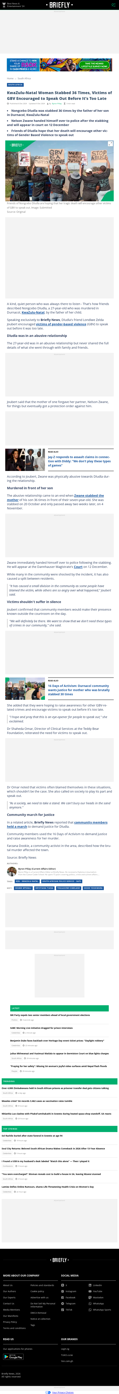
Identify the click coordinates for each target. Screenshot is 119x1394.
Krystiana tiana (44, 888)
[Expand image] (110, 143)
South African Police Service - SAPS (61, 881)
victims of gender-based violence (61, 324)
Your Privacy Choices (63, 1392)
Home (10, 78)
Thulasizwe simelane (68, 888)
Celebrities (16, 1033)
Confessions (8, 1166)
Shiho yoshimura (93, 888)
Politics (14, 1020)
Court (78, 566)
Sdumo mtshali (23, 888)
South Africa (24, 78)
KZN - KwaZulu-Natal (27, 881)
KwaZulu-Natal (33, 312)
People (14, 1071)
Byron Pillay (57, 103)
